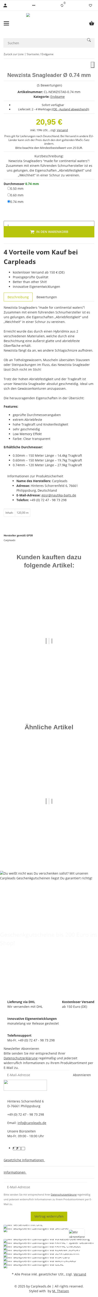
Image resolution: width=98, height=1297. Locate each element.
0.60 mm (16, 195)
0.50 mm (16, 188)
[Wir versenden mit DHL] (23, 1226)
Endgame (57, 96)
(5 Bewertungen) (49, 85)
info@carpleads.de (32, 1123)
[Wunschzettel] (90, 5)
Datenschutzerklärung (21, 1058)
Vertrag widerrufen (49, 1216)
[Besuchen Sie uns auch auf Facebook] (15, 1148)
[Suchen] (89, 40)
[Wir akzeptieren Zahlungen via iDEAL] (34, 1266)
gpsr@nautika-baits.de (58, 495)
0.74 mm (16, 201)
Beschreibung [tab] (18, 297)
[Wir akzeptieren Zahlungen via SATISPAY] (36, 1233)
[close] (92, 65)
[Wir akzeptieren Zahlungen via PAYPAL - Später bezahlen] (49, 1244)
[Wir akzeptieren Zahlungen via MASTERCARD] (40, 1263)
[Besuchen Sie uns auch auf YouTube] (19, 1148)
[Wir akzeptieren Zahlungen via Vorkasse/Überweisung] (47, 1241)
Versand (62, 130)
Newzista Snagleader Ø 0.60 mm (49, 678)
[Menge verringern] (7, 216)
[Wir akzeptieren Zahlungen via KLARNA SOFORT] (42, 1252)
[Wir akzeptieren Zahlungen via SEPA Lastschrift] (41, 1255)
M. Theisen (60, 1291)
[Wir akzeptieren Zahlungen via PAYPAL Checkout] (42, 1248)
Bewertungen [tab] (46, 297)
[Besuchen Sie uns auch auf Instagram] (23, 1148)
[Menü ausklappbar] (6, 23)
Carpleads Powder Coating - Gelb (49, 840)
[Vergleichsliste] (62, 5)
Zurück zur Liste (14, 54)
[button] (34, 5)
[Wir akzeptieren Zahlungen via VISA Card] (37, 1259)
